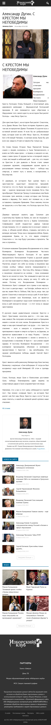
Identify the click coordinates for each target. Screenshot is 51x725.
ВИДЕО (6, 565)
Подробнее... (41, 449)
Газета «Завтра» (25, 668)
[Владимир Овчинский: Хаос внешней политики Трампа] (8, 503)
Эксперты (30, 713)
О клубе (7, 713)
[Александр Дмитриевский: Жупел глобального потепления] (8, 468)
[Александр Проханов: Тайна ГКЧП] (8, 538)
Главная (5, 9)
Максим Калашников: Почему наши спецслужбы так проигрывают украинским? (13, 615)
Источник (6, 408)
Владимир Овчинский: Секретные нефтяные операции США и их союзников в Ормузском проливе (32, 479)
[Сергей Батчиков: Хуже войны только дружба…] (8, 549)
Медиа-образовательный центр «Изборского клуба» (25, 678)
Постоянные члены (19, 713)
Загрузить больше (24, 557)
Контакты (26, 715)
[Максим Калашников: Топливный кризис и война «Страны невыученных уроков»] (13, 577)
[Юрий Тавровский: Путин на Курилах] (37, 577)
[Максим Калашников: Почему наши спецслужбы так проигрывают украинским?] (13, 603)
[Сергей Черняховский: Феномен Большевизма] (8, 492)
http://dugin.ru (25, 435)
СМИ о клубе (40, 713)
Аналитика (13, 9)
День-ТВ (25, 673)
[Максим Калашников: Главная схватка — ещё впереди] (8, 514)
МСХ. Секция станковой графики (25, 683)
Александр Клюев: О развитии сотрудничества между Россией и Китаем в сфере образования (32, 525)
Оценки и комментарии (27, 9)
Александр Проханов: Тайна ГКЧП (28, 535)
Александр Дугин (8, 26)
